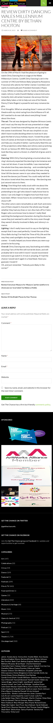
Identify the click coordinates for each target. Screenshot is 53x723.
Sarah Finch (6, 707)
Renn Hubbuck (7, 702)
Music (3, 609)
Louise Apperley (17, 696)
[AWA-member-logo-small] (26, 455)
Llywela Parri (40, 693)
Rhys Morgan (19, 702)
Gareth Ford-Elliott (9, 677)
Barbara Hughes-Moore (10, 659)
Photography (6, 623)
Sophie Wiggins (43, 707)
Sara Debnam (30, 705)
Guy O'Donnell (7, 680)
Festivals (4, 582)
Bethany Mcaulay (8, 664)
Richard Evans (40, 702)
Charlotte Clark (7, 666)
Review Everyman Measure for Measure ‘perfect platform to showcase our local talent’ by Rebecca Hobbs (25, 285)
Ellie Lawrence (7, 673)
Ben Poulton (6, 661)
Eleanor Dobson (7, 670)
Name (4, 355)
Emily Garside (33, 673)
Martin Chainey (35, 698)
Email (4, 366)
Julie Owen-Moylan (9, 686)
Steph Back (5, 709)
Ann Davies (43, 657)
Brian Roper (20, 664)
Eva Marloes (31, 675)
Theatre (4, 7)
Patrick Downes (21, 700)
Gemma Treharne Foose (40, 677)
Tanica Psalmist (27, 709)
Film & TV (5, 586)
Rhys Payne (29, 702)
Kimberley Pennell (19, 691)
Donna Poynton (20, 668)
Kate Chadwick (7, 689)
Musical (4, 614)
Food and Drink (7, 591)
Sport (3, 632)
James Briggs (6, 682)
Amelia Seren (12, 657)
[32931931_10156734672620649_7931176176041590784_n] (26, 476)
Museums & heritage (9, 604)
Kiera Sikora (6, 691)
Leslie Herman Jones (26, 693)
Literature (5, 600)
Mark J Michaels (21, 698)
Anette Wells (33, 657)
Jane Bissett (28, 682)
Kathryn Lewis (31, 689)
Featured (4, 577)
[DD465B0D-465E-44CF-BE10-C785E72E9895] (26, 496)
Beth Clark (16, 661)
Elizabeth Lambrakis (34, 670)
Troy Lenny (5, 712)
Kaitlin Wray (22, 686)
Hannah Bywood (20, 680)
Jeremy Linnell (7, 684)
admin (3, 657)
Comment (6, 323)
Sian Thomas (31, 707)
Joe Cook (17, 684)
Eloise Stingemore (21, 673)
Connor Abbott (33, 666)
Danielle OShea (7, 668)
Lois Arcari (5, 696)
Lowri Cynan (29, 696)
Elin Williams (20, 670)
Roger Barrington (8, 705)
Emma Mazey (6, 675)
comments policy (42, 404)
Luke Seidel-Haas (8, 698)
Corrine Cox (45, 666)
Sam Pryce (20, 705)
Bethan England (27, 661)
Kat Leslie (43, 686)
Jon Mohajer (26, 684)
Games (4, 595)
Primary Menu (50, 3)
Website (5, 377)
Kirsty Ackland (33, 691)
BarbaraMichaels (27, 659)
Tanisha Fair (38, 709)
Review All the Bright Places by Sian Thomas (19, 295)
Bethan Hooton (40, 661)
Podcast (4, 627)
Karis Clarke (33, 686)
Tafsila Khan (15, 709)
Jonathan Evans (38, 684)
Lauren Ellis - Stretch (9, 693)
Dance (3, 572)
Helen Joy (44, 680)
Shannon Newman (18, 707)
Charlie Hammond (33, 664)
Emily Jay (44, 673)
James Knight (17, 682)
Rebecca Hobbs (34, 700)
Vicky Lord (15, 712)
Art (2, 559)
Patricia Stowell (7, 700)
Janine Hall (38, 682)
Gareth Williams (23, 677)
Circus (4, 568)
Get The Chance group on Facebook (22, 541)
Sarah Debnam (42, 705)
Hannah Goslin (33, 680)
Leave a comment (30, 30)
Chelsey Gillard (20, 666)
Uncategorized (7, 641)
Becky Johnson (41, 659)
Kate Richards (19, 689)
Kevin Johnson (44, 689)
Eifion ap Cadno (33, 668)
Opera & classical (8, 618)
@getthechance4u (8, 526)
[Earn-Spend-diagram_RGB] (26, 434)
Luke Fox (38, 696)
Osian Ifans (46, 698)
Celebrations (6, 563)
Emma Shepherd (18, 675)
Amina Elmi (22, 657)
